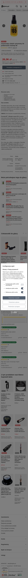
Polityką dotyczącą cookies (16, 273)
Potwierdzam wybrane (14, 302)
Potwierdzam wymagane (14, 306)
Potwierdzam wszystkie (14, 297)
